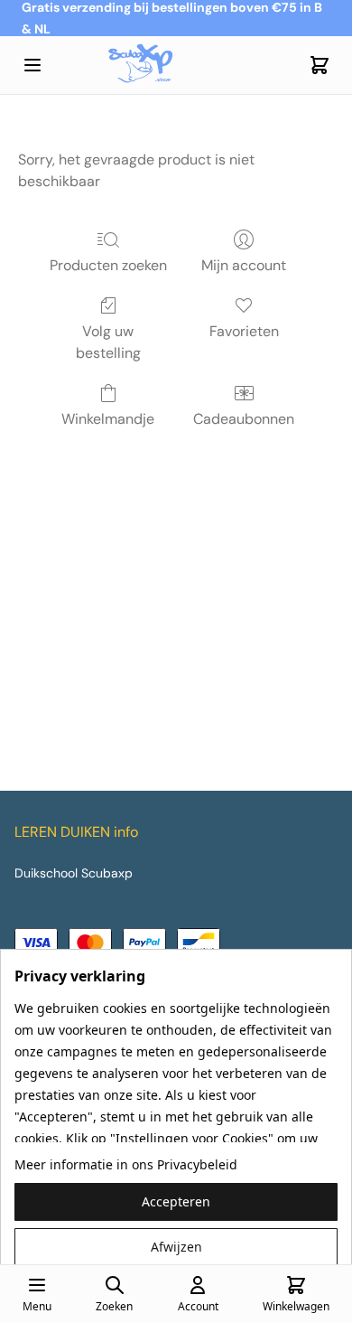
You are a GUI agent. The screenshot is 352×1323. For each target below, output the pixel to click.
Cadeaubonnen (243, 418)
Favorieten (244, 331)
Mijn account (243, 265)
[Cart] (319, 65)
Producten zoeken (108, 265)
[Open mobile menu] (32, 65)
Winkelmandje (107, 418)
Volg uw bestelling (108, 342)
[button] (176, 1202)
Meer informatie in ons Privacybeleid (125, 1164)
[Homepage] (176, 65)
